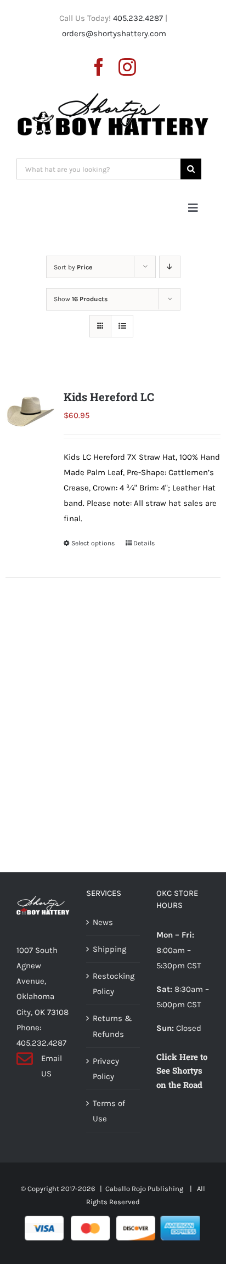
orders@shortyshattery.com (114, 33)
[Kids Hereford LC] (30, 411)
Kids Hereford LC (109, 397)
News (103, 922)
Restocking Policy (113, 983)
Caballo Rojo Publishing (145, 1188)
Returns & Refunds (112, 1026)
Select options (93, 543)
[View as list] (122, 326)
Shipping (109, 949)
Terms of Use (109, 1111)
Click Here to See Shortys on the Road (181, 1071)
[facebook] (99, 67)
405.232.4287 (138, 18)
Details (144, 543)
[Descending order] (169, 267)
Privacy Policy (106, 1068)
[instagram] (127, 67)
